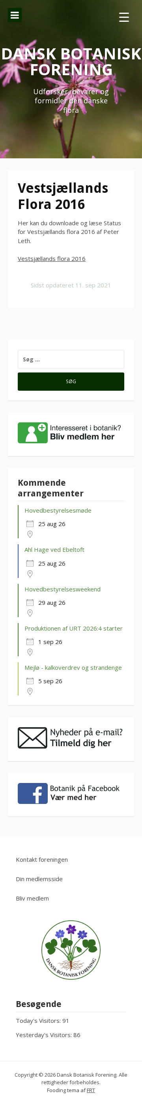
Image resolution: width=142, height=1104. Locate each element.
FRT (91, 1090)
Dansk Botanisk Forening (71, 61)
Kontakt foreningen (42, 859)
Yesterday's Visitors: (44, 1035)
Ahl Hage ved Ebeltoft (54, 549)
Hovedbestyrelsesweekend (62, 589)
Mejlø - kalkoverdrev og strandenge (73, 667)
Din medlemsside (39, 879)
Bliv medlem (32, 898)
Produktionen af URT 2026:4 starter (73, 628)
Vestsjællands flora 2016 (52, 258)
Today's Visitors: (39, 1020)
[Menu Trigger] (124, 17)
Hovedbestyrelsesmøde (58, 510)
